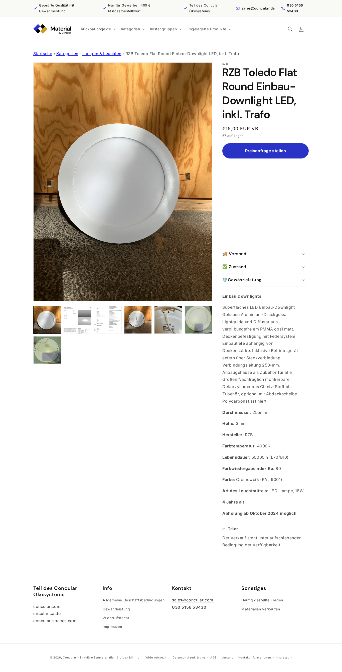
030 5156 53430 (295, 8)
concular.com (46, 606)
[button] (98, 29)
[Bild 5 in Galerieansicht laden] (168, 320)
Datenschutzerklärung (189, 657)
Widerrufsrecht (116, 617)
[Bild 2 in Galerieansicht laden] (77, 320)
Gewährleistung (116, 609)
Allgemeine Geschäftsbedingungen (134, 600)
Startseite (42, 53)
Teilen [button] (233, 529)
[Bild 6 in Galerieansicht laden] (198, 320)
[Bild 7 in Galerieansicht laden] (47, 350)
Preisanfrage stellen (265, 150)
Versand (228, 657)
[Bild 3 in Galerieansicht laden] (108, 320)
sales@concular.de (258, 8)
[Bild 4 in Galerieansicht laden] (138, 320)
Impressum (112, 626)
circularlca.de (47, 613)
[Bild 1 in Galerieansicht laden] (47, 320)
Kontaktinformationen (254, 657)
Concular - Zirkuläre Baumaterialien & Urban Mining (101, 657)
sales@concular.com (192, 599)
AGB (213, 657)
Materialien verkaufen (260, 609)
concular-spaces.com (54, 620)
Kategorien (67, 53)
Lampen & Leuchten (101, 53)
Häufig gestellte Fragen (262, 600)
